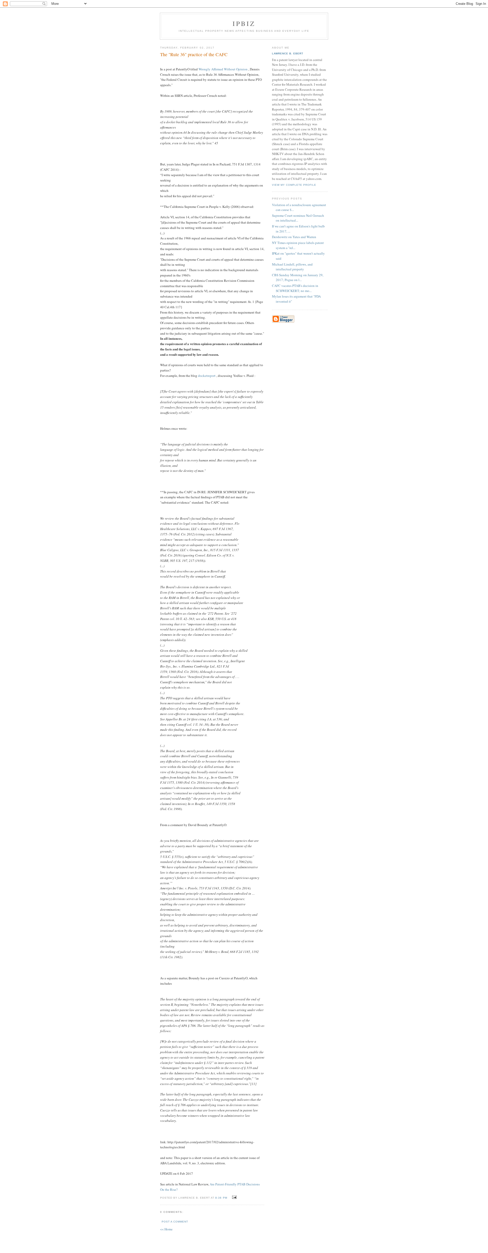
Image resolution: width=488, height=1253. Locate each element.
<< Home (166, 1229)
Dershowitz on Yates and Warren (294, 237)
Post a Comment (175, 1221)
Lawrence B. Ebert (287, 53)
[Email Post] (234, 1197)
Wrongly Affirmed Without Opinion (223, 69)
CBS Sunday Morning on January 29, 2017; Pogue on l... (297, 277)
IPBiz (244, 23)
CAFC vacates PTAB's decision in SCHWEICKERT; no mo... (295, 288)
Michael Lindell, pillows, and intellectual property (292, 267)
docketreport (207, 375)
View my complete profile (294, 184)
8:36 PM (221, 1197)
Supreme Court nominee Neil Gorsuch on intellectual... (298, 218)
